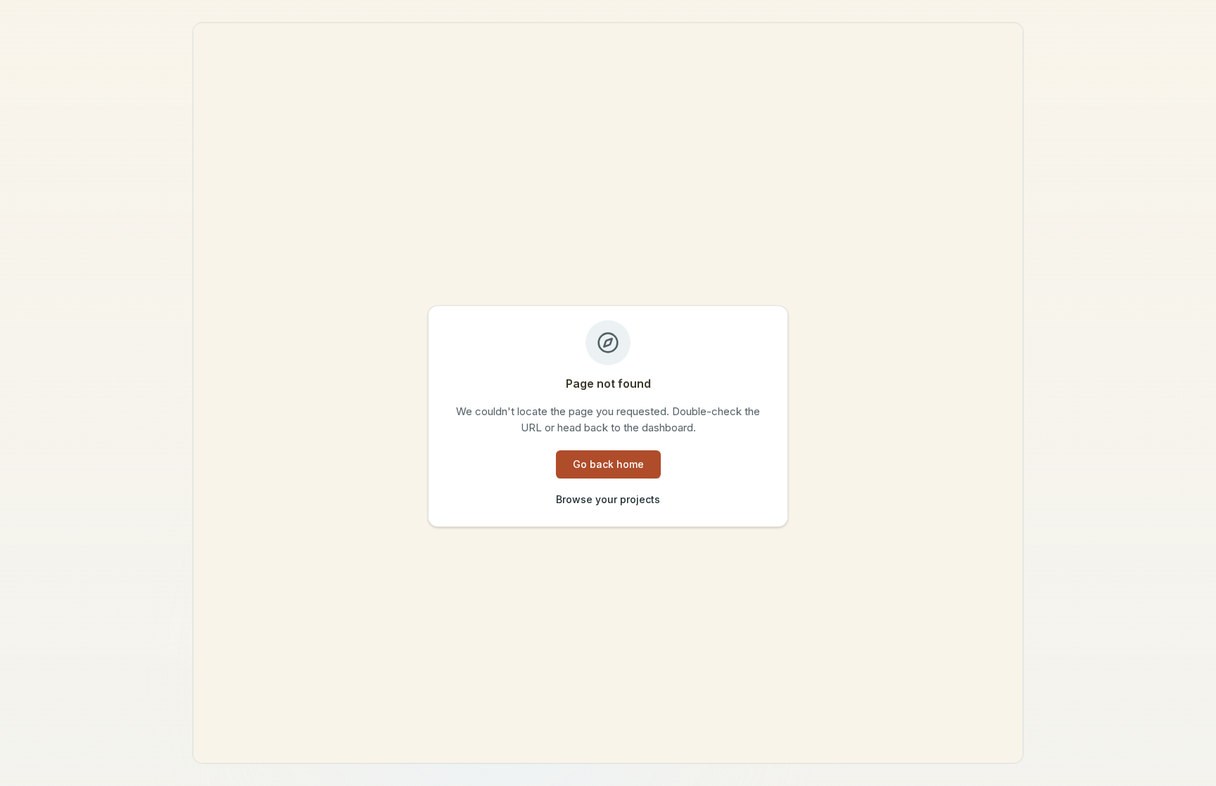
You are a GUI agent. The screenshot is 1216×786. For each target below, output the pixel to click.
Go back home (608, 464)
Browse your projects (608, 499)
